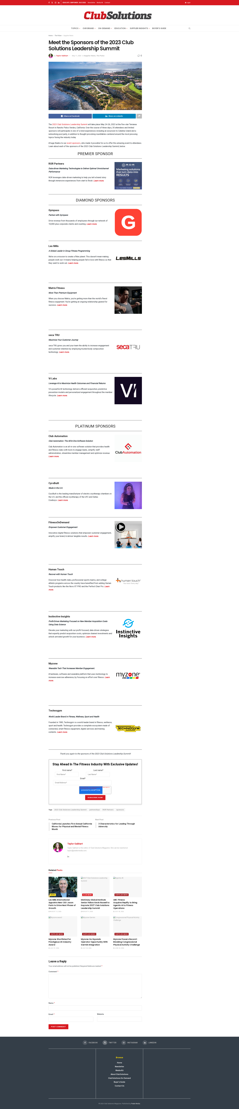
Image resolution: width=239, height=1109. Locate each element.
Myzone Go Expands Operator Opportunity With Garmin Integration (94, 942)
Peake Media (135, 1104)
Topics (74, 28)
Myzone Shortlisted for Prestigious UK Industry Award (60, 942)
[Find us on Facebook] (49, 2)
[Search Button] (189, 28)
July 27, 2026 (54, 948)
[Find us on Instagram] (55, 2)
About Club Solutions (119, 1074)
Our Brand (88, 28)
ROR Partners (108, 810)
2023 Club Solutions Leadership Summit (69, 124)
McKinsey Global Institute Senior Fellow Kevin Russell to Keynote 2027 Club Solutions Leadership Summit (95, 904)
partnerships (95, 810)
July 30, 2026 (119, 911)
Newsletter (91, 2)
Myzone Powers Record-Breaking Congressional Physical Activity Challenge (126, 942)
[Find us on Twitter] (52, 2)
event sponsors (73, 143)
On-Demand (104, 28)
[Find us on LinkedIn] (59, 2)
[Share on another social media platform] (139, 116)
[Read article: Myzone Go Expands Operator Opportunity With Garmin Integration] (95, 926)
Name (52, 1003)
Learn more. (98, 180)
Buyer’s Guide (159, 28)
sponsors (120, 810)
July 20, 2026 (86, 948)
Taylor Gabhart (62, 56)
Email (52, 1014)
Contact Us (119, 1086)
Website (100, 1014)
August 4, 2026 (87, 911)
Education (120, 28)
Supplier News (68, 35)
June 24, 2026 (119, 948)
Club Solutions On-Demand (119, 1078)
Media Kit (100, 2)
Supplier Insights (139, 28)
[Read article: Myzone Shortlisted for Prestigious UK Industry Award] (63, 926)
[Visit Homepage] (118, 15)
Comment (54, 971)
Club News (87, 895)
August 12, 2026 (55, 911)
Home (51, 35)
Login (188, 2)
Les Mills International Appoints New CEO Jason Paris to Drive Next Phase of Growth (62, 904)
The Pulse (58, 35)
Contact (107, 2)
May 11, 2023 (76, 56)
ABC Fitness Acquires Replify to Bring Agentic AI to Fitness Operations (125, 904)
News (53, 895)
